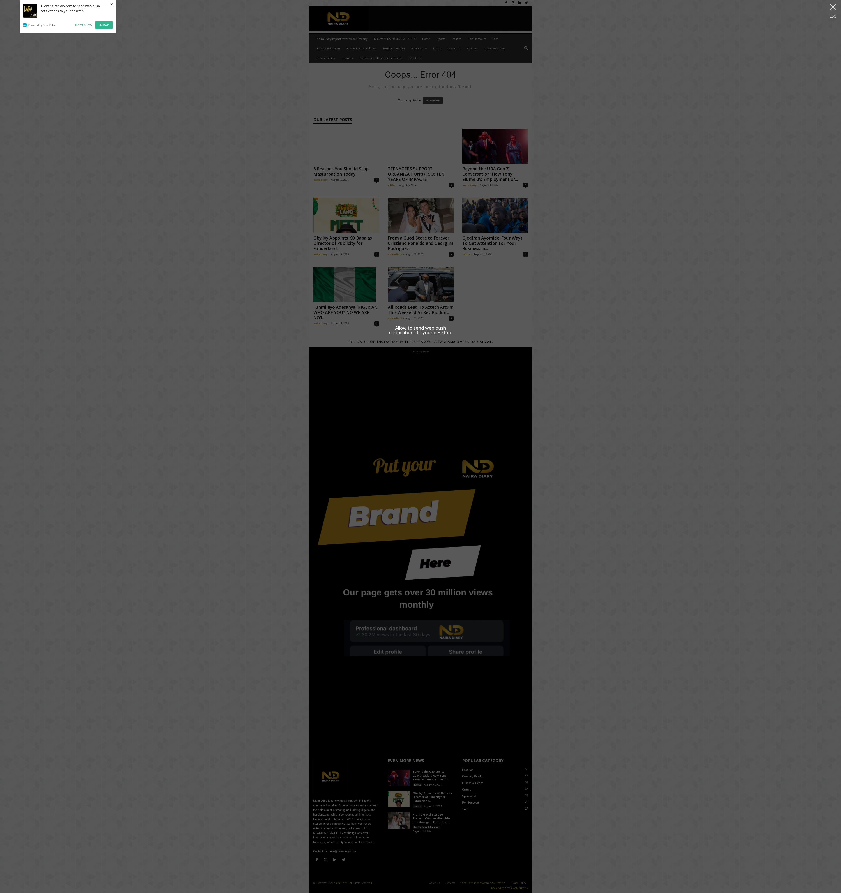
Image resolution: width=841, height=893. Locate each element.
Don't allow (83, 25)
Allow (104, 25)
